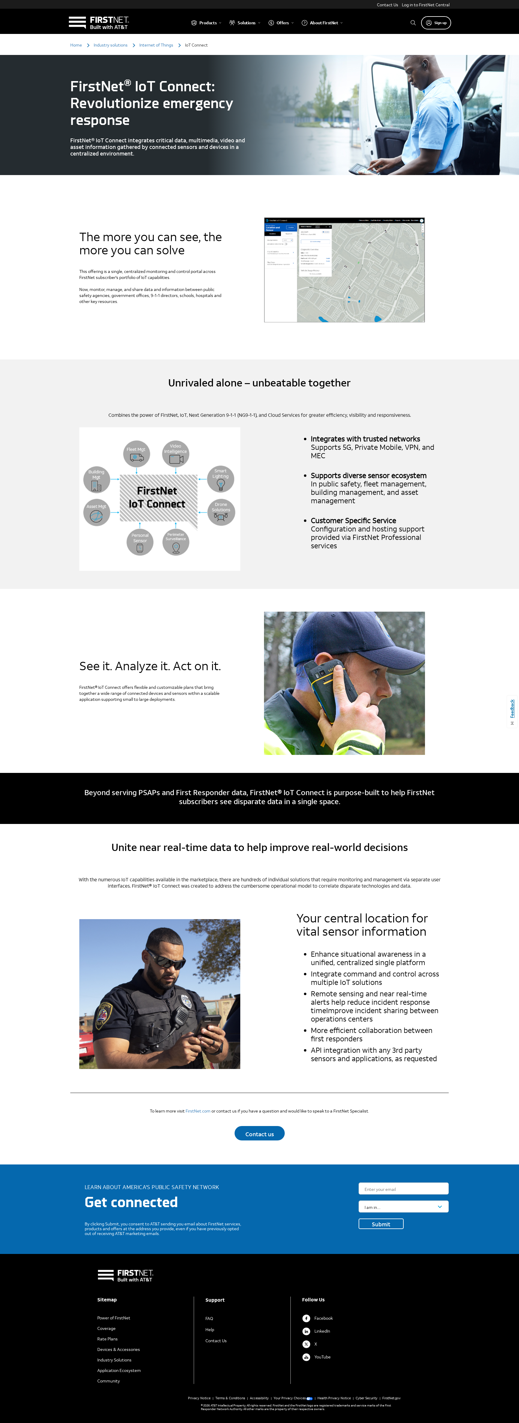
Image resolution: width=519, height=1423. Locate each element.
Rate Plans (107, 1339)
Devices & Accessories (118, 1349)
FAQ (209, 1318)
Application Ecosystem (119, 1370)
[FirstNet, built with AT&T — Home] (98, 23)
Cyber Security (367, 1398)
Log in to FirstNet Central (426, 5)
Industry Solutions (114, 1360)
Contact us (259, 1134)
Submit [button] (381, 1224)
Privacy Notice (199, 1398)
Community (108, 1381)
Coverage (106, 1328)
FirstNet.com (198, 1111)
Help (209, 1329)
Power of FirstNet (113, 1318)
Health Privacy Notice (334, 1398)
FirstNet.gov (391, 1398)
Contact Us (387, 5)
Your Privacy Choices (290, 1398)
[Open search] (413, 22)
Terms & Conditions (230, 1398)
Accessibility (259, 1398)
